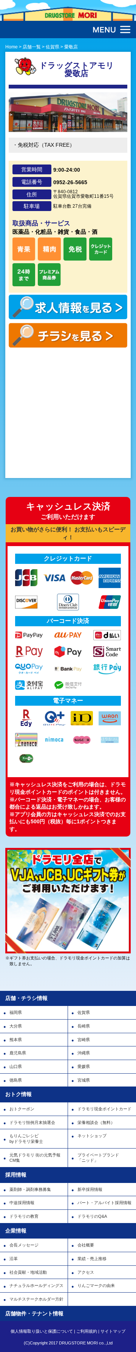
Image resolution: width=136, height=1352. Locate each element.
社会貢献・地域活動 (28, 1272)
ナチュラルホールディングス (36, 1285)
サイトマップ (112, 1331)
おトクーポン (21, 1109)
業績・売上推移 (92, 1258)
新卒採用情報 (89, 1189)
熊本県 (15, 1039)
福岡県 (15, 1012)
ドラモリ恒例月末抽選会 (32, 1122)
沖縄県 (83, 1053)
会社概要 (85, 1245)
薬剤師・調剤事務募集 (30, 1189)
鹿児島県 (17, 1053)
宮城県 (83, 1080)
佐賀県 (83, 1012)
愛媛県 (83, 1066)
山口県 (15, 1066)
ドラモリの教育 (24, 1216)
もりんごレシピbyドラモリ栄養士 (26, 1138)
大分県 (15, 1026)
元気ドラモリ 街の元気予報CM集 (34, 1158)
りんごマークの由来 (96, 1285)
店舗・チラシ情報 (26, 998)
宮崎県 (83, 1039)
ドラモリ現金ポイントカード (104, 1109)
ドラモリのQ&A (92, 1216)
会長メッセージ (24, 1245)
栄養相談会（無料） (96, 1122)
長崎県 (83, 1026)
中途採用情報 (21, 1202)
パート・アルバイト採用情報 (104, 1202)
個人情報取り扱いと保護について (42, 1331)
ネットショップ (92, 1135)
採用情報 (15, 1175)
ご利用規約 (86, 1331)
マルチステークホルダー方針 (36, 1299)
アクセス (85, 1272)
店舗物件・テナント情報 (34, 1313)
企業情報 (15, 1231)
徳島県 (15, 1080)
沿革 (13, 1258)
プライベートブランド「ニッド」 (98, 1158)
